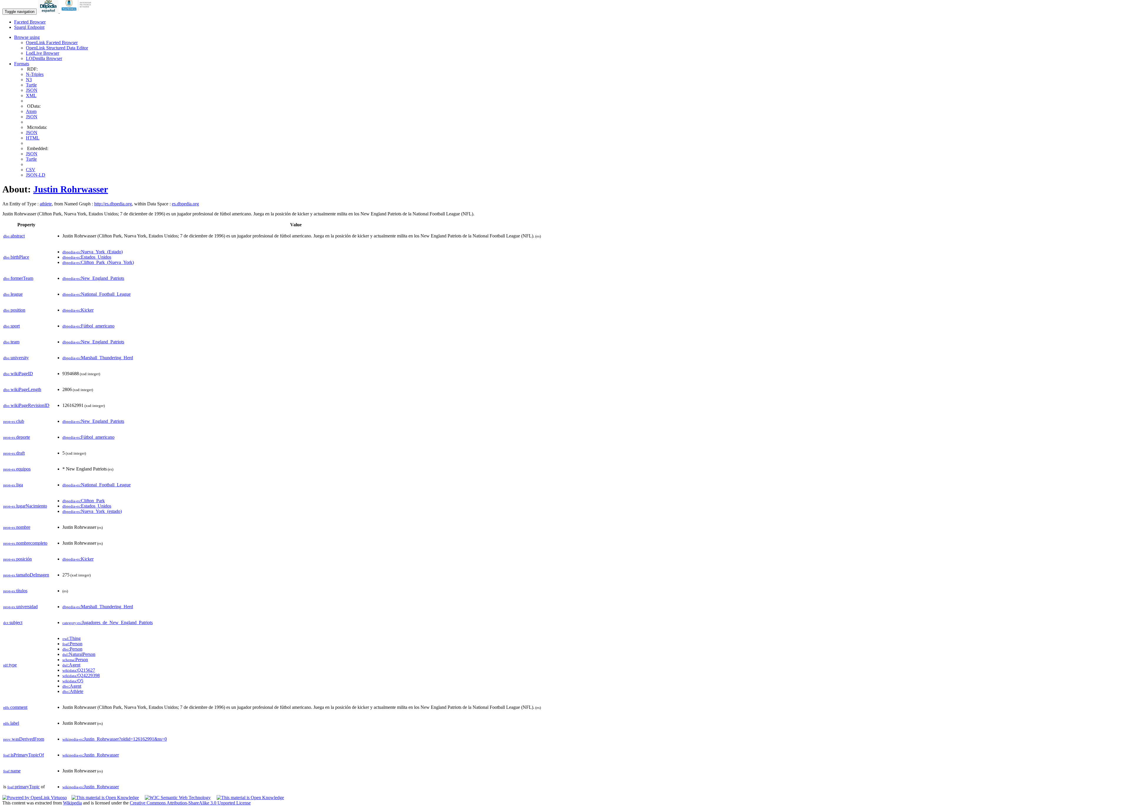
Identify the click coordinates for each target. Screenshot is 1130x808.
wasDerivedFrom (23, 739)
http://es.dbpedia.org (113, 203)
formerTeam (18, 278)
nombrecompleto (25, 543)
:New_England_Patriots (93, 278)
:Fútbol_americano (88, 325)
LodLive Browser (42, 53)
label (11, 723)
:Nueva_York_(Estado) (92, 251)
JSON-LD (35, 174)
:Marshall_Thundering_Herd (97, 357)
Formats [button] (21, 63)
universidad (20, 606)
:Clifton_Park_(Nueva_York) (98, 262)
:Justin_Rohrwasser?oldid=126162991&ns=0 (114, 739)
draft (14, 452)
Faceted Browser (30, 21)
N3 (29, 79)
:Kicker (78, 309)
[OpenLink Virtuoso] (34, 797)
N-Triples (35, 74)
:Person (72, 643)
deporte (16, 437)
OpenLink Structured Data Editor (57, 47)
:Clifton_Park (83, 500)
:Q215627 (78, 670)
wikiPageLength (22, 389)
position (14, 309)
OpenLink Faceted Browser (52, 42)
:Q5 (72, 680)
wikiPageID (18, 373)
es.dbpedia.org (185, 203)
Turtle (31, 84)
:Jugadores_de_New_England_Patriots (107, 622)
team (11, 341)
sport (11, 325)
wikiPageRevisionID (26, 405)
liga (13, 484)
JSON (31, 90)
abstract (14, 235)
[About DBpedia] (49, 11)
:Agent (71, 664)
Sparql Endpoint (29, 27)
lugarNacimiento (25, 505)
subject (12, 622)
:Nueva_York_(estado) (92, 511)
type (10, 664)
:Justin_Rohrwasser (90, 754)
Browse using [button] (27, 37)
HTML (32, 137)
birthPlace (16, 257)
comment (15, 707)
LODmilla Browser (44, 58)
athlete (46, 203)
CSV (30, 169)
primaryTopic (23, 786)
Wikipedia (72, 802)
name (12, 770)
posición (17, 558)
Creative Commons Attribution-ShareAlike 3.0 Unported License (190, 802)
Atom (31, 111)
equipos (17, 468)
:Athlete (72, 691)
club (13, 421)
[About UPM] (77, 11)
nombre (16, 527)
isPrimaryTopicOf (23, 754)
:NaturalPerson (78, 654)
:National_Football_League (96, 294)
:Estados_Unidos (86, 257)
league (13, 294)
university (16, 357)
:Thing (71, 638)
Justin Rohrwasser (70, 189)
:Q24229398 (81, 675)
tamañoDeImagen (26, 574)
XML (31, 95)
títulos (15, 590)
